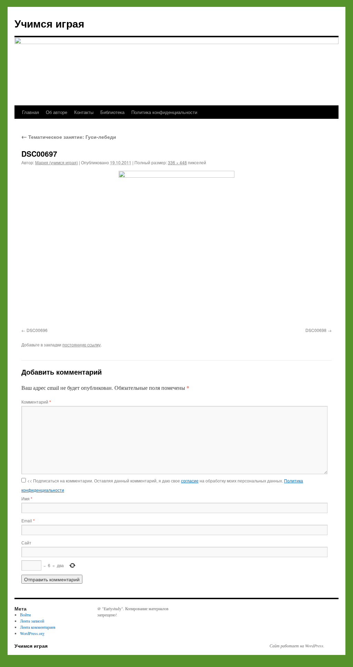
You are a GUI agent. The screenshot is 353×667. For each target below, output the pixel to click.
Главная (30, 112)
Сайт (26, 542)
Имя (26, 498)
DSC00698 (315, 330)
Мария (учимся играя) (56, 162)
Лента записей (32, 621)
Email (28, 520)
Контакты (83, 112)
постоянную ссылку (81, 344)
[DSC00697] (176, 248)
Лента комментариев (38, 627)
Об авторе (56, 112)
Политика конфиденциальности (164, 112)
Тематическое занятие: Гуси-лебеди (68, 136)
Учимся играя (49, 23)
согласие (190, 480)
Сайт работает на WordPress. (297, 645)
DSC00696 (37, 330)
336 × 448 (177, 162)
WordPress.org (32, 633)
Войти (25, 614)
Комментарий (36, 402)
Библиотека (112, 112)
